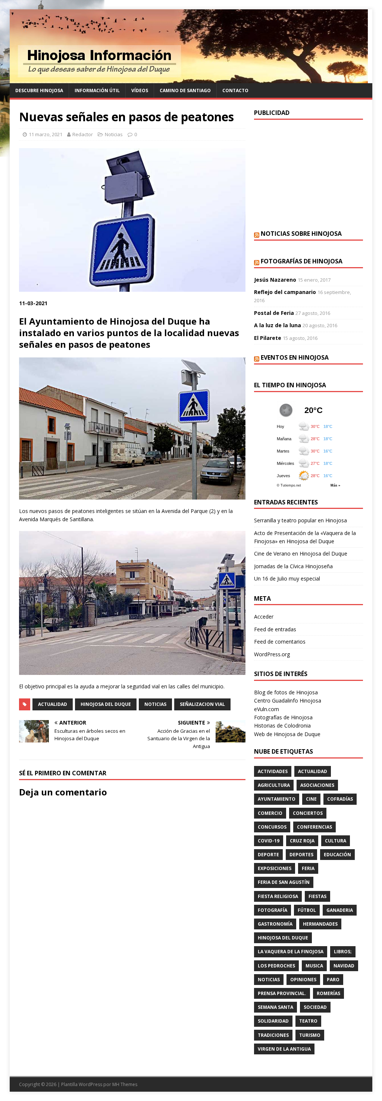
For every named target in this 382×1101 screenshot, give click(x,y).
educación (337, 854)
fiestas (317, 896)
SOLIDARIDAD (273, 1021)
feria (308, 868)
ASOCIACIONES (317, 785)
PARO (333, 979)
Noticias (114, 134)
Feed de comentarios (280, 641)
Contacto (235, 90)
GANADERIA (339, 910)
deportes (301, 854)
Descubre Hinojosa (39, 90)
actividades (273, 771)
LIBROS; (343, 951)
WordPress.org (272, 654)
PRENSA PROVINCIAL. (282, 993)
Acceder (263, 616)
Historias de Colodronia (282, 725)
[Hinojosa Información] (189, 78)
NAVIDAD (344, 966)
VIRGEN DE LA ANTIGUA (284, 1049)
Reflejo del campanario (285, 291)
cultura (335, 841)
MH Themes (124, 1084)
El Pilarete (267, 337)
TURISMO (309, 1035)
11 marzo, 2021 (45, 134)
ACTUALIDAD (52, 704)
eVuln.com (266, 709)
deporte (268, 854)
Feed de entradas (275, 629)
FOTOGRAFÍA (272, 910)
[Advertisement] (308, 173)
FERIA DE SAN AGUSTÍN (284, 882)
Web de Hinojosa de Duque (287, 734)
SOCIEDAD (315, 1007)
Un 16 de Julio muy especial (287, 578)
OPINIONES (303, 979)
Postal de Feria (274, 312)
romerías (328, 993)
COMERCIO (270, 813)
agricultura (274, 785)
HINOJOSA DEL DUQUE (106, 704)
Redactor (82, 134)
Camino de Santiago (185, 90)
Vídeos (139, 90)
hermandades (320, 924)
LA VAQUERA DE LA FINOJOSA (290, 951)
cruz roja (302, 841)
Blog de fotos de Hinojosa (286, 692)
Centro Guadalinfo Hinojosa (287, 700)
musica (314, 966)
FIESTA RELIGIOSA (278, 896)
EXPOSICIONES (274, 868)
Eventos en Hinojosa (295, 357)
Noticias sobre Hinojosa (301, 233)
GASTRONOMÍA (275, 924)
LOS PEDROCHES (276, 966)
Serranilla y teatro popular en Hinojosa (300, 520)
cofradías (340, 799)
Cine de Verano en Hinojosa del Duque (300, 553)
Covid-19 (268, 841)
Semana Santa (275, 1007)
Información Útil (97, 90)
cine (311, 799)
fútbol (307, 910)
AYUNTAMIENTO (276, 799)
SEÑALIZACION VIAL (202, 704)
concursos (272, 827)
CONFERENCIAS (314, 827)
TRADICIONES (273, 1035)
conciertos (308, 813)
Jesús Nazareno (275, 279)
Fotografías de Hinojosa (301, 261)
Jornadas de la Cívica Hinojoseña (293, 566)
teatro (308, 1021)
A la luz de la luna (277, 325)
